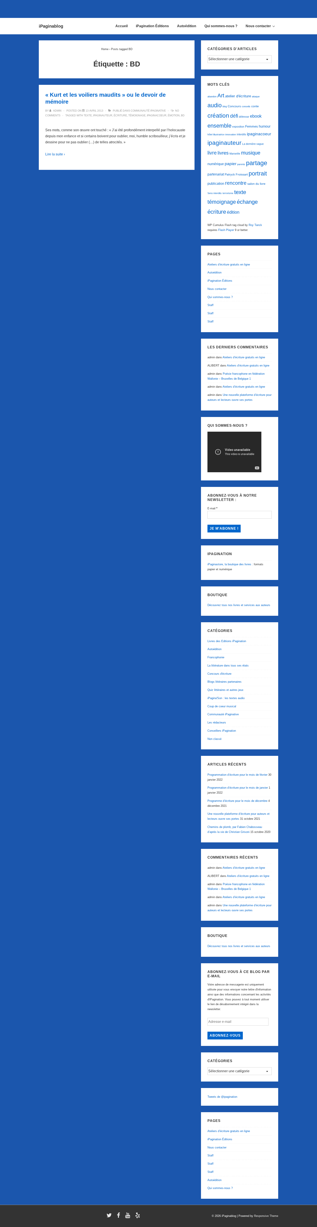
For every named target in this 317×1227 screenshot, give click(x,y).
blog (225, 106)
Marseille (234, 153)
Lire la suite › (55, 154)
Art (220, 95)
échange (247, 202)
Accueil (121, 26)
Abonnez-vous (225, 1035)
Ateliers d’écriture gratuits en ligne (228, 264)
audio (214, 105)
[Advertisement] (158, 8)
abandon (212, 96)
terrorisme (228, 193)
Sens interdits (214, 193)
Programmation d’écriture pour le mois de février (237, 774)
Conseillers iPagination (221, 730)
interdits (241, 134)
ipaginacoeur (156, 115)
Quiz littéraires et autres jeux (225, 690)
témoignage (137, 115)
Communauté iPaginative (148, 110)
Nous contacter (258, 26)
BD (183, 115)
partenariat (215, 174)
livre (212, 153)
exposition (238, 126)
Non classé (214, 739)
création (218, 115)
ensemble (219, 126)
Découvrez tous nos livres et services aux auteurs (238, 605)
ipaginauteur (102, 115)
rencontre (235, 183)
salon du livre (256, 183)
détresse (244, 116)
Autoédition (186, 26)
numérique (215, 164)
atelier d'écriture (238, 96)
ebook (256, 116)
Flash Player (226, 230)
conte (255, 106)
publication (215, 183)
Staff (210, 305)
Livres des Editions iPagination (226, 641)
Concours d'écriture (219, 673)
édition (233, 212)
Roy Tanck (255, 225)
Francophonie (215, 657)
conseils (246, 106)
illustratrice (218, 134)
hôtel (209, 134)
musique (250, 153)
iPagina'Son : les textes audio (226, 698)
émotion (174, 115)
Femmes (251, 126)
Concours (234, 106)
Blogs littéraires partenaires (224, 681)
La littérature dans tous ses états (228, 665)
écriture (120, 115)
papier (230, 163)
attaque (256, 96)
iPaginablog (51, 26)
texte (88, 115)
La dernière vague (253, 143)
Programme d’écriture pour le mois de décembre (237, 800)
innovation (230, 134)
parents (241, 164)
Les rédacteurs (216, 722)
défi (234, 116)
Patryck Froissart (236, 174)
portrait (258, 173)
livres (223, 153)
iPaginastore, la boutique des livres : (230, 564)
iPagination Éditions (152, 26)
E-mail (212, 508)
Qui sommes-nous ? (220, 26)
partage (256, 162)
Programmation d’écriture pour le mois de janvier (237, 787)
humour (264, 126)
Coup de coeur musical (221, 706)
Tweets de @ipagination (222, 1096)
